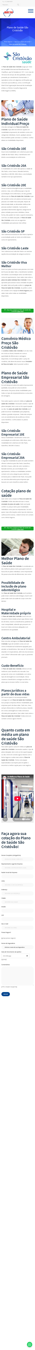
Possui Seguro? (6, 932)
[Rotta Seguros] (8, 13)
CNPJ (3, 881)
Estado (3, 907)
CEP (2, 915)
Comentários (5, 965)
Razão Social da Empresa (9, 872)
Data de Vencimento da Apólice (11, 952)
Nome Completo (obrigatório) (11, 855)
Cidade (3, 898)
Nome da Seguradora (8, 943)
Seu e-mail (4, 924)
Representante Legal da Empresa (11, 864)
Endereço (4, 889)
